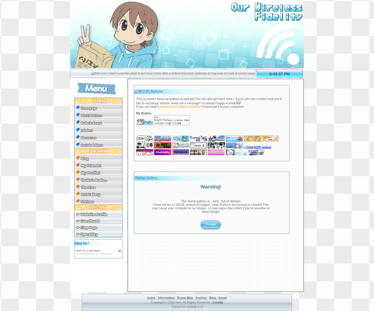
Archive (201, 298)
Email (223, 298)
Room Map (185, 298)
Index (151, 298)
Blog (213, 298)
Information (167, 298)
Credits (218, 302)
